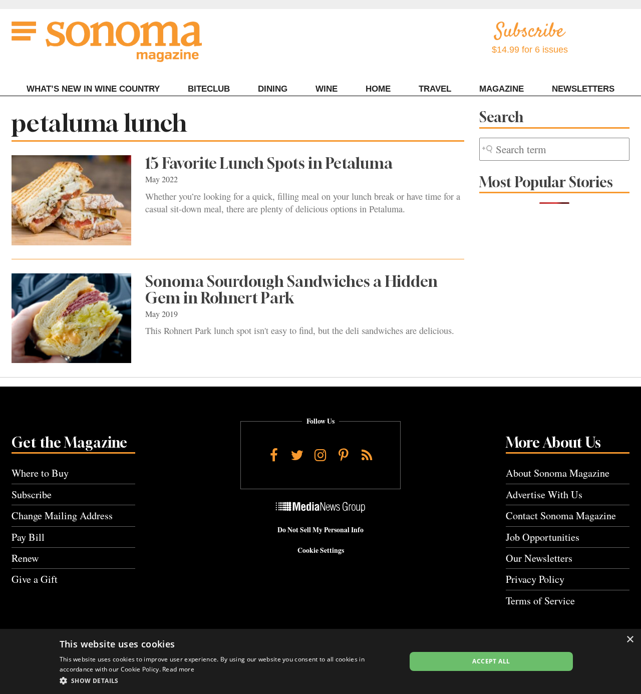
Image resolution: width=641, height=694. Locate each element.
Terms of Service (540, 600)
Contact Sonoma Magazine (561, 515)
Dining (272, 89)
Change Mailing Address (62, 515)
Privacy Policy (535, 579)
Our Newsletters (539, 558)
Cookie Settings (320, 550)
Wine (326, 89)
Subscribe (32, 494)
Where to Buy (40, 473)
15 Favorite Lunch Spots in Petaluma (269, 163)
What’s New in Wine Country (93, 89)
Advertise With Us (544, 494)
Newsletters (583, 89)
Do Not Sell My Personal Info (320, 530)
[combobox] (554, 149)
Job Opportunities (542, 537)
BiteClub (209, 89)
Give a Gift (35, 579)
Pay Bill (28, 537)
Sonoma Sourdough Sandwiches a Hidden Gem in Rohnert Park (291, 289)
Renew (25, 558)
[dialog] (320, 661)
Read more (178, 669)
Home (378, 89)
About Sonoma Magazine (557, 473)
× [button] (629, 639)
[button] (228, 680)
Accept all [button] (491, 661)
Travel (435, 89)
